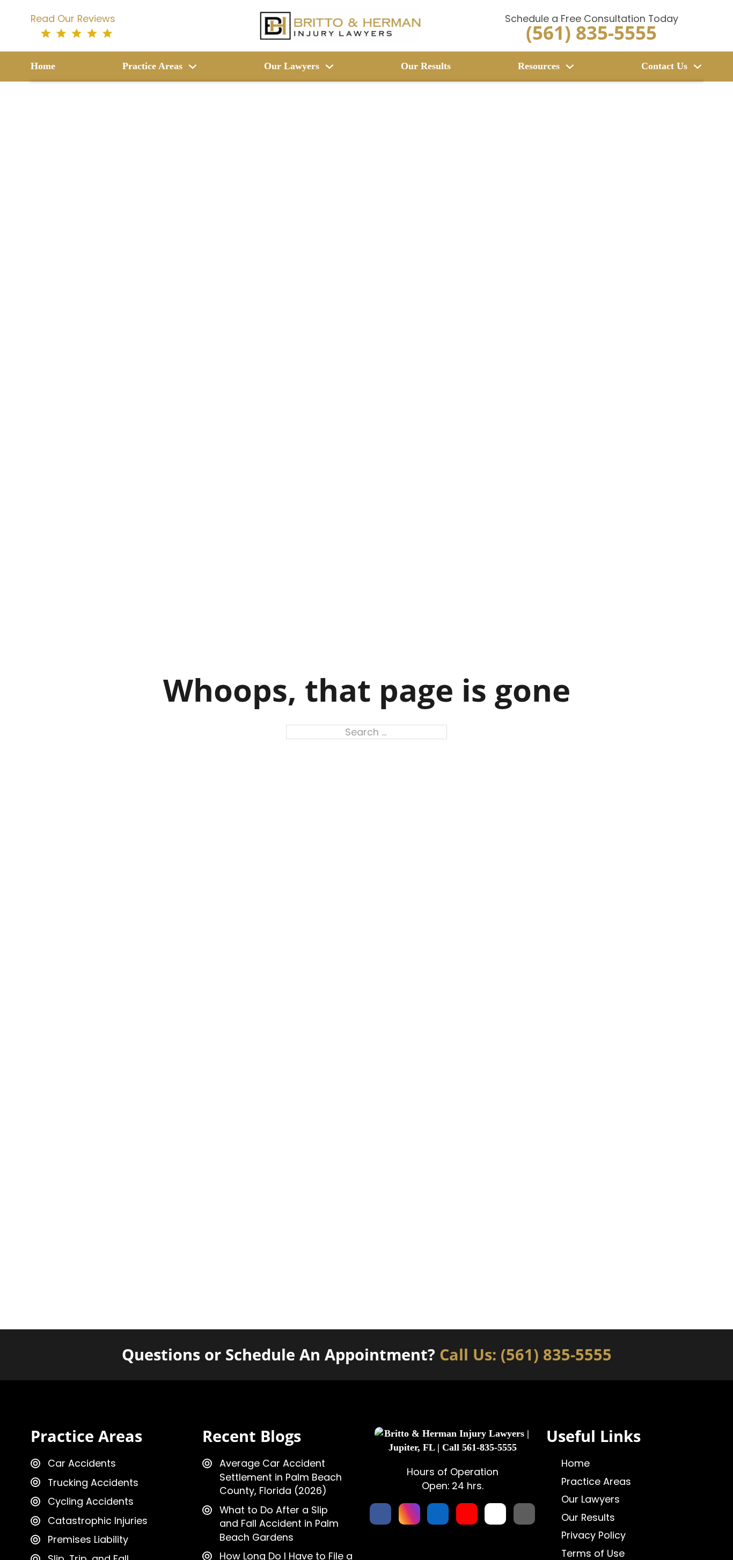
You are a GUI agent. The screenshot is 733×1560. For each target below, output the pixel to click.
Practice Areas (152, 66)
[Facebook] (380, 1514)
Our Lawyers (291, 66)
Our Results (426, 66)
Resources (539, 66)
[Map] (524, 1514)
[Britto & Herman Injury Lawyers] (340, 24)
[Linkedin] (438, 1514)
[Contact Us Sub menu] (697, 66)
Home (43, 66)
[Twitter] (495, 1514)
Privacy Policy (593, 1535)
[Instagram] (409, 1514)
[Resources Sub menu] (570, 66)
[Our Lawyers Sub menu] (329, 66)
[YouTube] (467, 1514)
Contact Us (664, 66)
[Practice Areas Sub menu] (192, 66)
